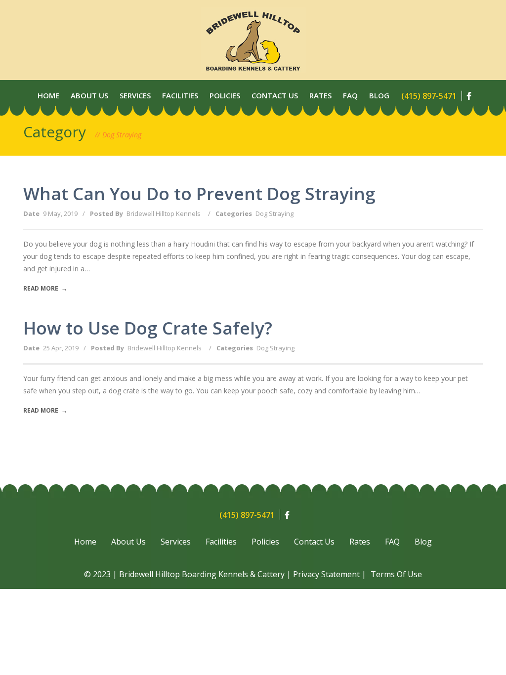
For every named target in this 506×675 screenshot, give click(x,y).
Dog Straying (274, 213)
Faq (350, 95)
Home (48, 95)
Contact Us (275, 95)
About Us (89, 95)
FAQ (392, 541)
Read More (45, 288)
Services (135, 95)
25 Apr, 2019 (61, 347)
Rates (320, 95)
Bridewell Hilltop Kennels (163, 213)
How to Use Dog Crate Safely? (147, 327)
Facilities (180, 95)
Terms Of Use (396, 574)
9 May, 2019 (60, 213)
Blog (379, 95)
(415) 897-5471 (429, 95)
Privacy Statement (326, 574)
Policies (225, 95)
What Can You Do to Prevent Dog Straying (199, 193)
